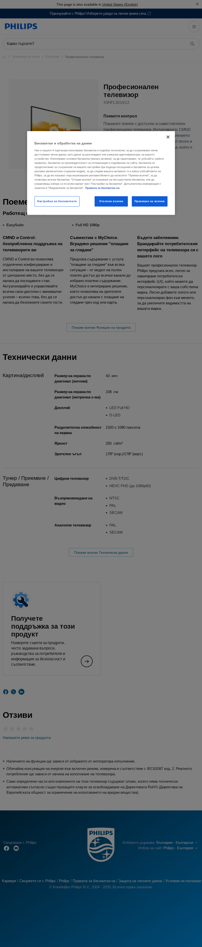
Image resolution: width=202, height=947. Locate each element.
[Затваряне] (168, 137)
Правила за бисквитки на (102, 187)
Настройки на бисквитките (57, 201)
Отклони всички (111, 201)
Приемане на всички (150, 201)
